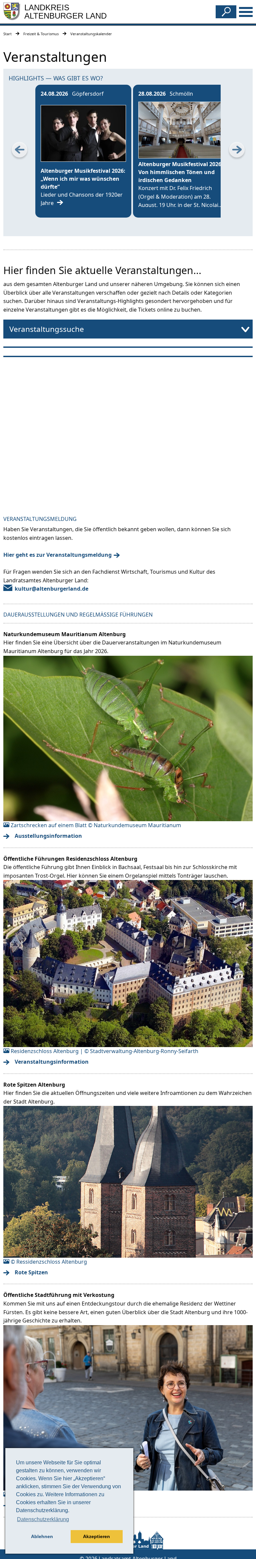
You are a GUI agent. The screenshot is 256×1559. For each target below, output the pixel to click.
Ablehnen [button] (42, 1536)
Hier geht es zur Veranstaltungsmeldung (57, 554)
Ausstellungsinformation (48, 835)
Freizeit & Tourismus (41, 33)
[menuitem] (128, 329)
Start (7, 33)
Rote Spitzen (31, 1272)
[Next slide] (236, 151)
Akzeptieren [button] (96, 1536)
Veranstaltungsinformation (52, 1061)
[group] (83, 151)
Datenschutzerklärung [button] (43, 1519)
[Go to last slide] (19, 151)
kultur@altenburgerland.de (51, 588)
